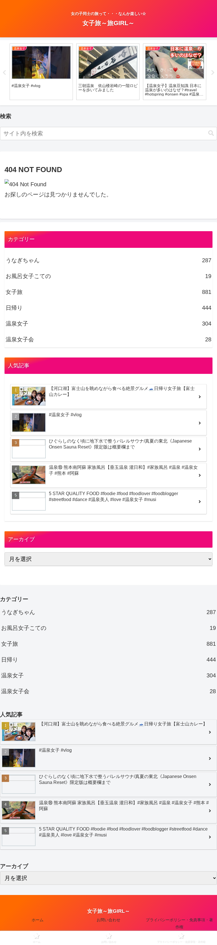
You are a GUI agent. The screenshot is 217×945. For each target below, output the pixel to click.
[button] (211, 133)
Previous (4, 72)
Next (213, 72)
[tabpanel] (41, 72)
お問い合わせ (108, 920)
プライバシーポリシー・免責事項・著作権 (179, 923)
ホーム (38, 920)
